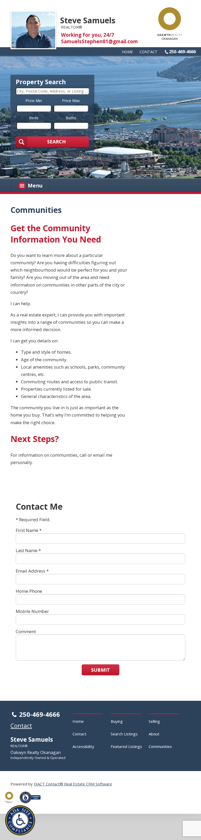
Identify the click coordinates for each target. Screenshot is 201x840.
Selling (154, 721)
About (154, 733)
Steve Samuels (87, 20)
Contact (148, 51)
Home (127, 51)
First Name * (29, 530)
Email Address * (32, 571)
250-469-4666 (182, 52)
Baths (71, 117)
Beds (33, 117)
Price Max (71, 100)
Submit (100, 670)
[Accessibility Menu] (20, 820)
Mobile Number (32, 611)
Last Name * (28, 550)
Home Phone (29, 591)
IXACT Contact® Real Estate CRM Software (73, 784)
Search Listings (124, 733)
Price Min (33, 100)
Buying (117, 721)
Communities (160, 746)
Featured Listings (126, 746)
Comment (26, 631)
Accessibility (83, 746)
